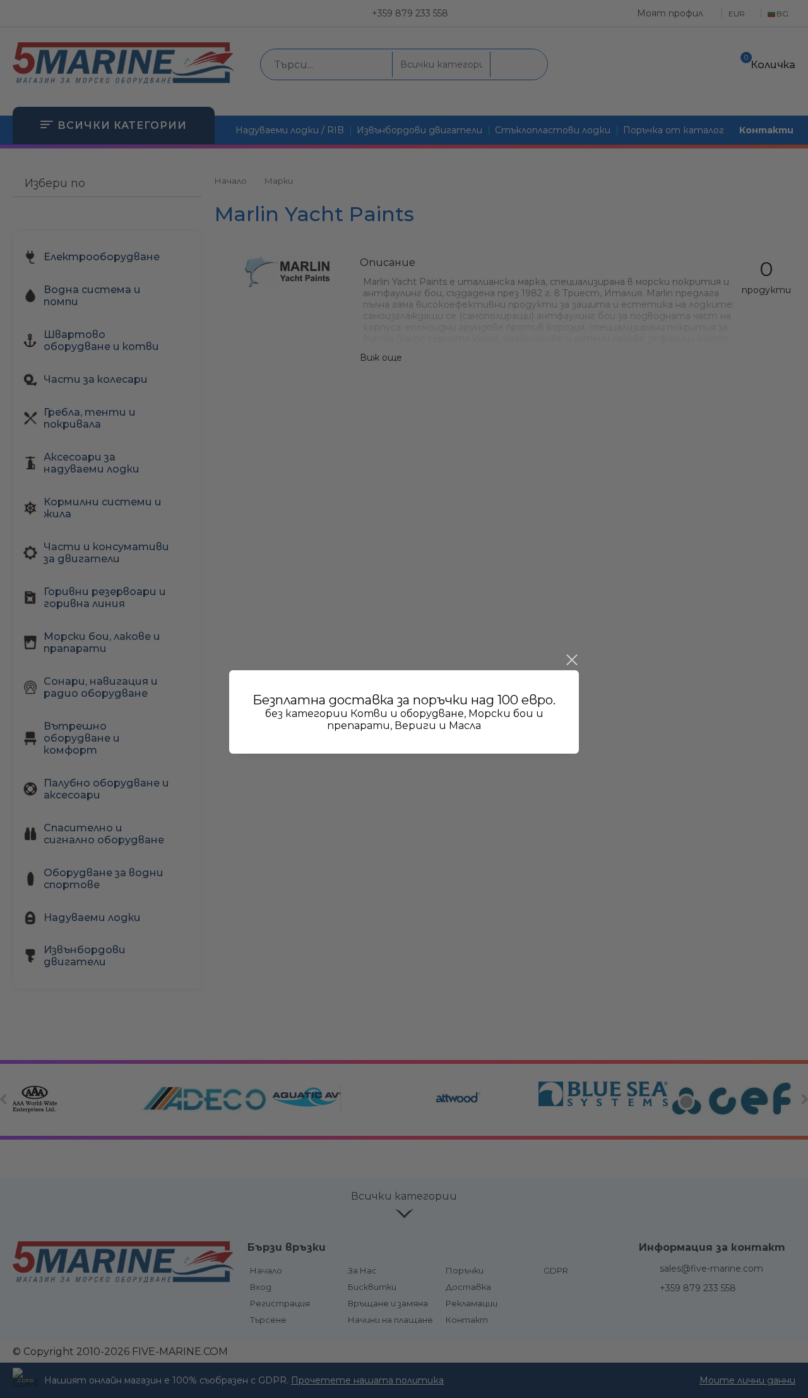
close (571, 660)
